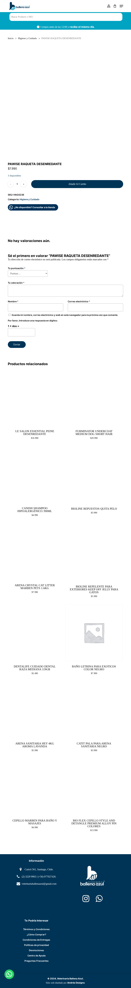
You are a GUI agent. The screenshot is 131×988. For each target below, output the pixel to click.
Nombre (13, 301)
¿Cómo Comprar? (36, 934)
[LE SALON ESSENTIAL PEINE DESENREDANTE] (34, 397)
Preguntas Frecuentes (36, 960)
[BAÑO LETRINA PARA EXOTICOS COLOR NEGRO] (94, 632)
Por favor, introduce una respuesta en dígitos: (33, 320)
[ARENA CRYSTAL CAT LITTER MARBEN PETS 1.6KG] (34, 551)
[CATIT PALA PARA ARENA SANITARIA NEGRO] (94, 709)
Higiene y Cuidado (27, 38)
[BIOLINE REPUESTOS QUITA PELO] (94, 474)
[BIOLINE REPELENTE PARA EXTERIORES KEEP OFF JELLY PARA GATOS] (94, 552)
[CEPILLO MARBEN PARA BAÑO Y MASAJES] (34, 786)
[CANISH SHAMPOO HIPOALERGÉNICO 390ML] (34, 474)
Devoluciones (36, 950)
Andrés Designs (76, 982)
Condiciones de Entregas (36, 939)
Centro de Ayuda (36, 955)
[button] (121, 6)
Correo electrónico (79, 301)
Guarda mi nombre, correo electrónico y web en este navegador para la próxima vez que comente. (65, 315)
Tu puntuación (16, 268)
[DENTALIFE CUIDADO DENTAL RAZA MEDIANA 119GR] (34, 632)
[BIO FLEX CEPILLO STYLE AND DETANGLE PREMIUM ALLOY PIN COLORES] (94, 786)
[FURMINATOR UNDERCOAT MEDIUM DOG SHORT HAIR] (94, 397)
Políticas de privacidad (36, 945)
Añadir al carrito (77, 184)
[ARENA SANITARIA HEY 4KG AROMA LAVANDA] (34, 709)
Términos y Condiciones (36, 929)
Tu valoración (16, 282)
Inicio (11, 38)
